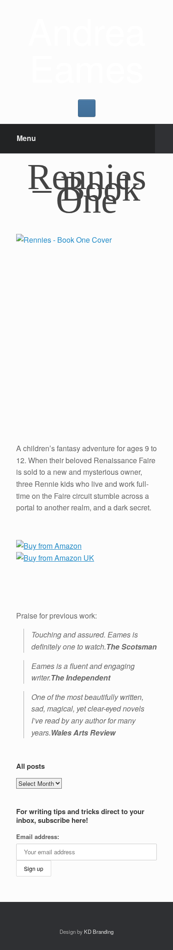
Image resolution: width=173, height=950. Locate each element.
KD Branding (98, 931)
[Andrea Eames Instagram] (86, 108)
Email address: (37, 836)
